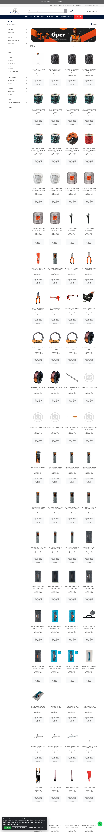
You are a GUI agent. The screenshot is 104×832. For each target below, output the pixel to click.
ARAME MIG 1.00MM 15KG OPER (38, 388)
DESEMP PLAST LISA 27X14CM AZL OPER (55, 667)
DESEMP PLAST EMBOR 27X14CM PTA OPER (89, 547)
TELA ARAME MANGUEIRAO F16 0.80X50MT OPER (55, 508)
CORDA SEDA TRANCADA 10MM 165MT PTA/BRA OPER (72, 71)
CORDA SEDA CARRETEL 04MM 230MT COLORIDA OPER (55, 150)
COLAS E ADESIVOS (12, 80)
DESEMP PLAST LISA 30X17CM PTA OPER (38, 667)
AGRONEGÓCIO (12, 29)
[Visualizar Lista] (34, 46)
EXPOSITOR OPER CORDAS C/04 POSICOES (38, 70)
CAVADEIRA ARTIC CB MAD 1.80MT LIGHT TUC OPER (72, 786)
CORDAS (10, 37)
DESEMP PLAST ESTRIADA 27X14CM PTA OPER (89, 587)
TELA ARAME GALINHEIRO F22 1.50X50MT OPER (89, 468)
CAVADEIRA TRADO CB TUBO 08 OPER (55, 826)
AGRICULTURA (11, 32)
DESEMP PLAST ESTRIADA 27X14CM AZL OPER (55, 627)
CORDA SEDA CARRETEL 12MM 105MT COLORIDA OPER (55, 110)
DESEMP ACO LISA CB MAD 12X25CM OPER (89, 826)
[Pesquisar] (65, 11)
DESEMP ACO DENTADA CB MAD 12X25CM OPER (72, 826)
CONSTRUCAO (12, 77)
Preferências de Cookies (36, 827)
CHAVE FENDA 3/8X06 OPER (89, 388)
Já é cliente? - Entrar (57, 5)
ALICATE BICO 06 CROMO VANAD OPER (72, 269)
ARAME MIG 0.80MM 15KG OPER (89, 348)
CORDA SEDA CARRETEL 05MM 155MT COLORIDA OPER (38, 150)
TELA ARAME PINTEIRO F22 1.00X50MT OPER (89, 508)
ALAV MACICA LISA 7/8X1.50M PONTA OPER (72, 707)
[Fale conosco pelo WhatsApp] (100, 823)
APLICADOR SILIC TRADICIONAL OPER (55, 308)
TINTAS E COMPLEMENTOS (14, 102)
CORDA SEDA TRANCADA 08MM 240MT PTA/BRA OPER (89, 71)
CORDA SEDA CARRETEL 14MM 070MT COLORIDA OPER (38, 110)
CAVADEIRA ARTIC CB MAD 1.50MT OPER (38, 786)
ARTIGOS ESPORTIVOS (13, 55)
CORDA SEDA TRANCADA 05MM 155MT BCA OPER (38, 229)
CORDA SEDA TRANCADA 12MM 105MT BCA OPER (38, 189)
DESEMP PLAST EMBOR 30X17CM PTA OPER (38, 587)
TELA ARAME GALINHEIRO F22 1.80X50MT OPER (38, 508)
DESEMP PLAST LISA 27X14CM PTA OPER (89, 627)
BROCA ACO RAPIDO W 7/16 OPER (72, 388)
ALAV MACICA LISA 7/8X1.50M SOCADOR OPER (89, 707)
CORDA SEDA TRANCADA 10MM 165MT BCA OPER (55, 189)
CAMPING (10, 57)
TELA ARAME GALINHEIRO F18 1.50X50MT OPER (55, 468)
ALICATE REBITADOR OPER (38, 467)
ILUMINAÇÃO (10, 60)
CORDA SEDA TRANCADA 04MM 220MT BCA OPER (55, 229)
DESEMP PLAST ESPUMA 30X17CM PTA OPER (72, 587)
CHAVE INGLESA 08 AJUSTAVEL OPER (89, 229)
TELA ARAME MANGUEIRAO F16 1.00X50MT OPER (72, 508)
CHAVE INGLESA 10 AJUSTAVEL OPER (72, 229)
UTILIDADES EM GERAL (13, 71)
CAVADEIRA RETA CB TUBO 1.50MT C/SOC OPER (89, 786)
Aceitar (8, 827)
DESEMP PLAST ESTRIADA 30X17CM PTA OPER (38, 627)
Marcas (11, 107)
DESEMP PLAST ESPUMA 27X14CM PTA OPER (55, 587)
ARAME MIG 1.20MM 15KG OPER (55, 388)
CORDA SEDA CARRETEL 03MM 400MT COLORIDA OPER (72, 150)
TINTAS (9, 99)
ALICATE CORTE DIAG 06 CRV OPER (89, 269)
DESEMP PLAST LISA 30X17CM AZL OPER (72, 667)
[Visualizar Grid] (31, 46)
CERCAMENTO (11, 35)
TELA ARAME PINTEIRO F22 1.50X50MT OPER (38, 547)
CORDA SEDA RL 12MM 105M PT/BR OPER (55, 70)
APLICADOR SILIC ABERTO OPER (72, 308)
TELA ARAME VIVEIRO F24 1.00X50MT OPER (55, 547)
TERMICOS (10, 68)
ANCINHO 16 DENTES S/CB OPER (72, 746)
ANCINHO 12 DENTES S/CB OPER (38, 746)
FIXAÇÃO (10, 94)
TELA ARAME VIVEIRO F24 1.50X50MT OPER (72, 547)
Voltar (94, 24)
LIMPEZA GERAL (11, 63)
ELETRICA (10, 83)
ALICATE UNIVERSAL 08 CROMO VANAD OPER (38, 308)
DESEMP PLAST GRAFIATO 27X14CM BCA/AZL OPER (89, 667)
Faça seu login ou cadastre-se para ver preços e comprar (38, 82)
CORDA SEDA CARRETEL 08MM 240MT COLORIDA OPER (89, 110)
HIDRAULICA (10, 97)
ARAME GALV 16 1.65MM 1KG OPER (72, 348)
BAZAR (9, 52)
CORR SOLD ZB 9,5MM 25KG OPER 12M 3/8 (89, 428)
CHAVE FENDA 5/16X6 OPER (55, 427)
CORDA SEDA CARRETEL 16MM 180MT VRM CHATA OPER (89, 150)
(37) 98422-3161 (92, 11)
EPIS (9, 86)
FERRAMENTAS (11, 91)
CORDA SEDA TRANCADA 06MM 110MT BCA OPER (89, 189)
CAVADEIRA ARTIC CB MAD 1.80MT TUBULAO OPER (55, 786)
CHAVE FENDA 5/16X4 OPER (38, 427)
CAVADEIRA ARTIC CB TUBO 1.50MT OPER (89, 746)
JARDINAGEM (11, 43)
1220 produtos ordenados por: (78, 46)
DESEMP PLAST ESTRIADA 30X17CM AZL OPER (72, 627)
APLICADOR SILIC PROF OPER (89, 308)
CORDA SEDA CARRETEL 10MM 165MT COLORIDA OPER (72, 110)
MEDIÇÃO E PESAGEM (12, 66)
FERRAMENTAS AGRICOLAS (14, 40)
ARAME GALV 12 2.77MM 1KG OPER (38, 348)
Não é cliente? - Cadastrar (74, 5)
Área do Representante (91, 5)
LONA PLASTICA (11, 46)
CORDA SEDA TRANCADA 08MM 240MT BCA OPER (72, 189)
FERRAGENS (10, 88)
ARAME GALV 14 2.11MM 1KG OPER (55, 348)
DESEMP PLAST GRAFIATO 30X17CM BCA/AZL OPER (38, 707)
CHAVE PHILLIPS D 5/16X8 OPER (72, 428)
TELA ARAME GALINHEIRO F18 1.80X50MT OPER (72, 468)
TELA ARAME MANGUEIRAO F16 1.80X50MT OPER (55, 269)
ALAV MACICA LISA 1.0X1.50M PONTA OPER (55, 707)
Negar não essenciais (19, 827)
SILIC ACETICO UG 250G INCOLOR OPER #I (38, 269)
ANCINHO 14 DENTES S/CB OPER (55, 746)
